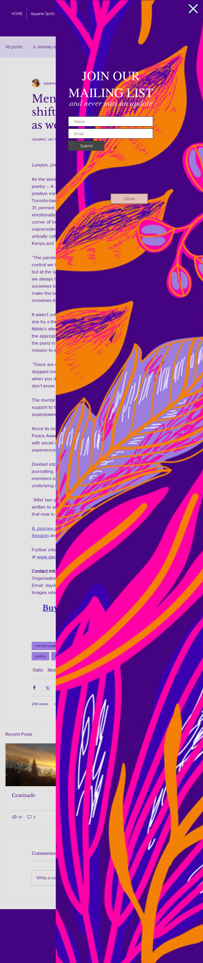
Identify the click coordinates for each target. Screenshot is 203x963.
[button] (193, 8)
